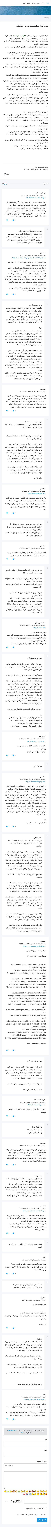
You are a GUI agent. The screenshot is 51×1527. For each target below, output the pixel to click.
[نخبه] (32, 1494)
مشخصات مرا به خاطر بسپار (35, 1508)
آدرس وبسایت (42, 1461)
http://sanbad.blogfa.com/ (36, 1105)
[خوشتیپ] (35, 1491)
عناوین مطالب (35, 3)
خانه (42, 3)
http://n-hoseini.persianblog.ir (35, 198)
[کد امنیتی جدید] (6, 1501)
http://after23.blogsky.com (36, 494)
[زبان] (27, 1491)
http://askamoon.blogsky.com (35, 782)
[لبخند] (46, 1491)
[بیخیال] (5, 1491)
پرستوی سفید (40, 193)
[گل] (30, 1494)
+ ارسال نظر (5, 184)
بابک (43, 1257)
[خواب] (43, 1494)
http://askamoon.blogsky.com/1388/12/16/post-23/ (28, 258)
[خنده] (30, 1491)
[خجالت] (41, 1491)
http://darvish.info (39, 628)
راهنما (21, 1433)
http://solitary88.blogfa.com (36, 741)
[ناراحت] (38, 1491)
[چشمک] (43, 1491)
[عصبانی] (32, 1491)
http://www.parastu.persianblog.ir (34, 946)
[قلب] (24, 1494)
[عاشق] (41, 1494)
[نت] (22, 1494)
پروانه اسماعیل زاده (41, 167)
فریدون (42, 941)
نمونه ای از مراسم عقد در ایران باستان (32, 26)
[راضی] (38, 1494)
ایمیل (45, 1450)
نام (46, 1439)
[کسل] (35, 1494)
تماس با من (26, 3)
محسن (42, 253)
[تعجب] (11, 1491)
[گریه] (19, 1491)
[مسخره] (24, 1491)
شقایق (43, 1298)
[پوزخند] (16, 1491)
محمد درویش (40, 623)
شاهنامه (46, 17)
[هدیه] (27, 1494)
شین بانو (42, 736)
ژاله (44, 1394)
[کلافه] (22, 1491)
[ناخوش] (8, 1491)
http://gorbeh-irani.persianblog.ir (34, 1400)
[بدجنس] (13, 1491)
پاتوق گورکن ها (39, 1100)
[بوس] (46, 1494)
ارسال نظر (42, 1520)
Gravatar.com (11, 1430)
